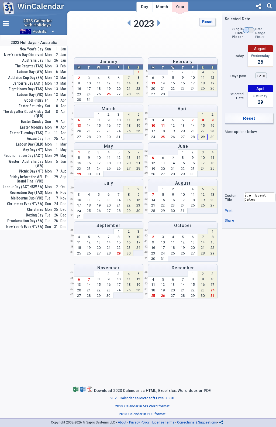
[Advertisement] (144, 41)
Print (229, 210)
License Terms (163, 422)
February (183, 61)
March (109, 108)
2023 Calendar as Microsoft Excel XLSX (142, 398)
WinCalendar (41, 6)
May (108, 146)
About (122, 422)
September (108, 225)
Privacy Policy (139, 422)
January (109, 61)
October (183, 225)
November (108, 267)
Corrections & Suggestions (197, 422)
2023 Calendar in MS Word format (142, 406)
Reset (207, 22)
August (183, 183)
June (182, 146)
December (183, 267)
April (183, 108)
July (108, 183)
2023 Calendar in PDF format (142, 414)
